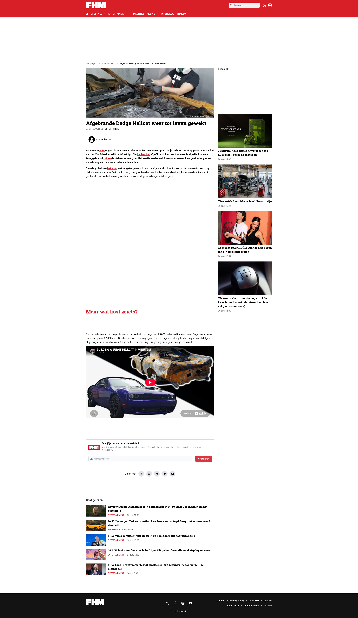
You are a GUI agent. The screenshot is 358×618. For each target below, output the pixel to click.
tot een (107, 158)
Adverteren (233, 605)
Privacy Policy (236, 600)
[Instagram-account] (183, 603)
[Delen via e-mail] (172, 474)
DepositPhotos (252, 605)
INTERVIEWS (168, 14)
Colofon (267, 600)
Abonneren (203, 458)
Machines (113, 530)
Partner (268, 605)
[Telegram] (157, 474)
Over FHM (254, 600)
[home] (87, 14)
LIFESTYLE (96, 14)
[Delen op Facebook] (141, 474)
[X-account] (167, 603)
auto (102, 150)
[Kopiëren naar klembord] (165, 474)
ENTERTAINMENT (117, 14)
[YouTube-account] (190, 603)
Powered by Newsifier (179, 611)
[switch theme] (264, 5)
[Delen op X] (149, 474)
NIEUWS (151, 14)
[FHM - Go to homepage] (95, 602)
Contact (221, 600)
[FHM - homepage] (96, 5)
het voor (112, 168)
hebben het (143, 154)
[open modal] (270, 5)
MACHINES (138, 14)
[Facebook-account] (175, 603)
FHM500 (181, 14)
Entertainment (113, 129)
